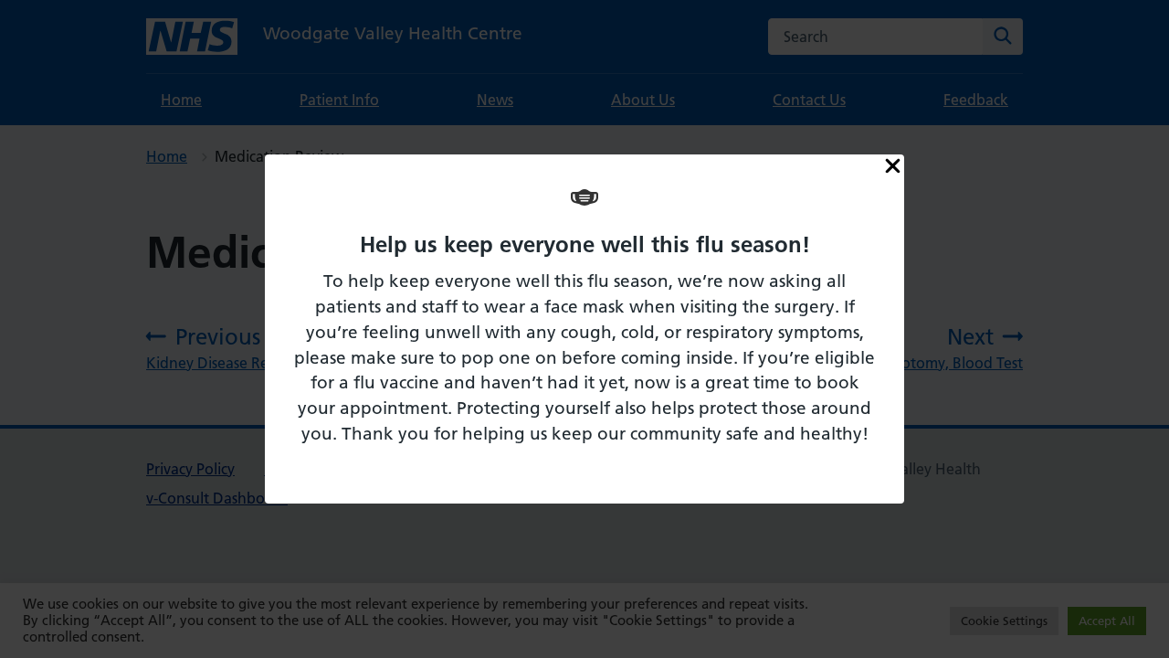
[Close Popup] (892, 167)
